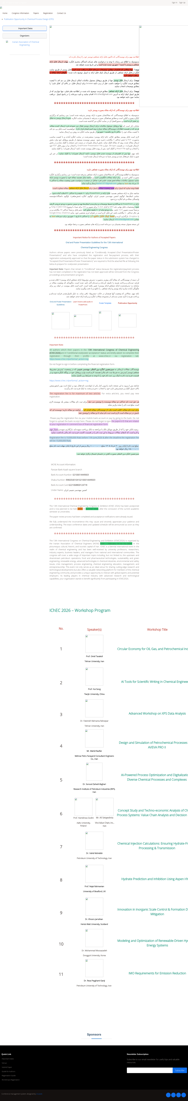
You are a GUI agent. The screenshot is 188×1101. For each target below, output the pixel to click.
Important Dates (8, 1059)
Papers (36, 13)
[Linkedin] (173, 1095)
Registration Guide (9, 1075)
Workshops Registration (11, 1080)
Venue (4, 1063)
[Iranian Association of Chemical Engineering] (24, 43)
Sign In (174, 2)
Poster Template (105, 303)
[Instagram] (178, 1095)
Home (5, 13)
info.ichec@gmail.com (103, 94)
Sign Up (182, 2)
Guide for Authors (8, 1071)
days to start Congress (16, 2)
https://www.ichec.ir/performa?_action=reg (68, 359)
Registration (48, 13)
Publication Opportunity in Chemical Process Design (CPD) (29, 19)
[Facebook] (168, 1095)
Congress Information (20, 13)
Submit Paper (7, 1067)
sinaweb (39, 1094)
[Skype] (183, 1095)
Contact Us (61, 13)
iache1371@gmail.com (106, 183)
